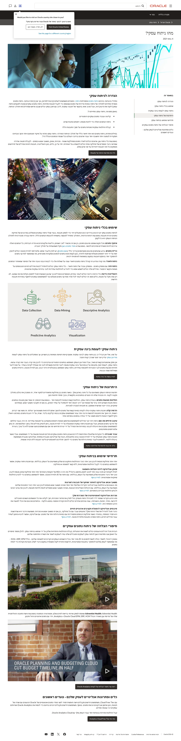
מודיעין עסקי (112, 357)
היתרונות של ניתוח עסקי (163, 115)
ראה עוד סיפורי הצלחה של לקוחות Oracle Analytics (96, 686)
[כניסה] (15, 5)
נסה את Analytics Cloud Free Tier (102, 719)
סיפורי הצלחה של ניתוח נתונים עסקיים (157, 125)
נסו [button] (153, 14)
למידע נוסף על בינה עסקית (105, 376)
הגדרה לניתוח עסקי (165, 101)
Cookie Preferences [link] (137, 734)
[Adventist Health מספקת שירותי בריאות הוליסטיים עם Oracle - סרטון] (62, 650)
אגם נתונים (62, 251)
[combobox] (90, 6)
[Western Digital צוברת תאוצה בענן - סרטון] (62, 579)
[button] (170, 5)
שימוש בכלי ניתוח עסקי (163, 106)
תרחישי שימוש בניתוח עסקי (162, 120)
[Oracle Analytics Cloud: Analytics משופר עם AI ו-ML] (62, 189)
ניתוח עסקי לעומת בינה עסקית (160, 110)
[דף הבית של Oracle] (158, 6)
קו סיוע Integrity (89, 734)
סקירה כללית (164, 14)
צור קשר (79, 734)
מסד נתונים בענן (68, 246)
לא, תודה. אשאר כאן (35, 27)
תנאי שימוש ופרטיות (152, 734)
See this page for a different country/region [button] (55, 33)
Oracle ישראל (165, 22)
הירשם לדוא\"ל (102, 734)
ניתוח (77, 101)
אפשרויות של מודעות (122, 734)
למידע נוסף (95, 477)
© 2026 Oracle (168, 734)
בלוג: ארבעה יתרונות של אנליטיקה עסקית (100, 445)
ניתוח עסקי (153, 22)
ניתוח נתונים (93, 101)
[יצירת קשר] (10, 5)
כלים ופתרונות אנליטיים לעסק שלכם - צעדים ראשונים (158, 131)
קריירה (111, 734)
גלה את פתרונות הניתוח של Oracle (102, 153)
